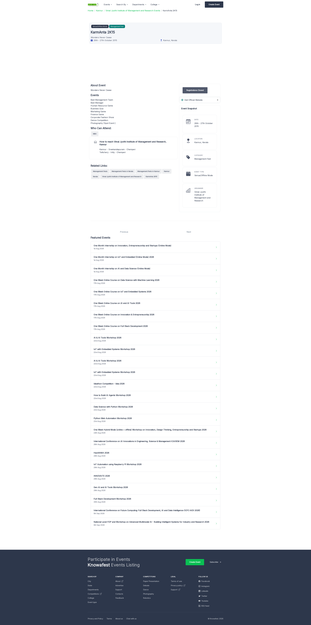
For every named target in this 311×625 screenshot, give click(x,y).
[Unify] (93, 4)
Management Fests (100, 171)
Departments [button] (138, 4)
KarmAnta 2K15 (151, 176)
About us (119, 618)
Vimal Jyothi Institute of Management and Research (121, 176)
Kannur (166, 171)
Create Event (214, 4)
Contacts (119, 594)
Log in (197, 4)
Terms (109, 618)
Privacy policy (177, 585)
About (118, 581)
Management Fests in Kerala (122, 171)
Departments (93, 589)
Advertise (119, 585)
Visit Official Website (193, 100)
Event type (92, 602)
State (90, 585)
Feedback (119, 598)
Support (118, 589)
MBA (94, 134)
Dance (146, 589)
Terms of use (176, 581)
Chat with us (131, 618)
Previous (124, 232)
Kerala (95, 176)
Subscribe (214, 562)
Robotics (147, 598)
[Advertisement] (163, 67)
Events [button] (107, 4)
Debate (146, 585)
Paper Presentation (151, 581)
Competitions (93, 594)
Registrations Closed (195, 90)
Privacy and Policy (95, 618)
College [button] (154, 4)
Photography (148, 594)
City (89, 581)
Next (189, 232)
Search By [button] (121, 4)
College (91, 598)
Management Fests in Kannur (149, 171)
